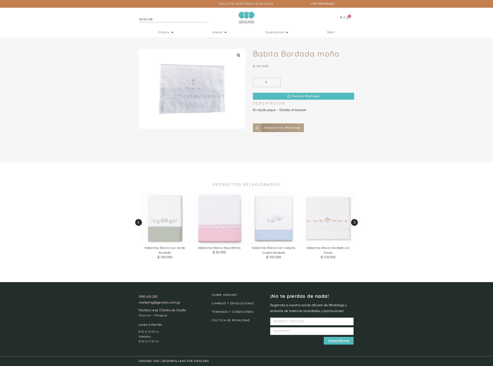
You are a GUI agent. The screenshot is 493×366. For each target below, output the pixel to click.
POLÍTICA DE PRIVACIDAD (231, 320)
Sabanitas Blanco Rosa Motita (219, 248)
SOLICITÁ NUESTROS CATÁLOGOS (247, 3)
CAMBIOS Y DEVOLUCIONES (233, 303)
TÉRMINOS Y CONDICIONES (233, 312)
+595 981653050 (322, 3)
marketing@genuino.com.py (159, 302)
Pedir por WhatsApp (305, 96)
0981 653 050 (148, 297)
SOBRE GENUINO (224, 295)
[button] (166, 32)
